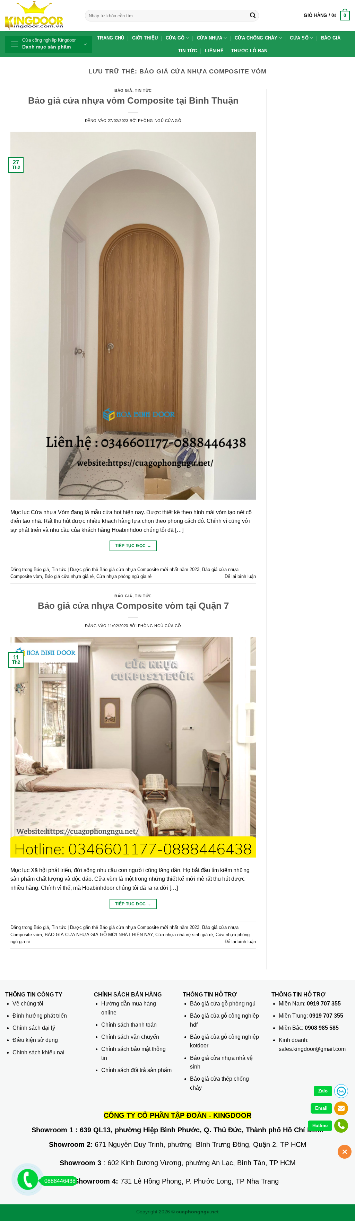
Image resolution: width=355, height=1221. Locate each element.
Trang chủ (110, 38)
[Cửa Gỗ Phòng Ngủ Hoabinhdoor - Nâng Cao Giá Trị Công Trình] (40, 15)
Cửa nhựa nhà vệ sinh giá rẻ (184, 934)
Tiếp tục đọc (133, 545)
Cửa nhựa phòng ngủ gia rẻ (123, 576)
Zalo (323, 1090)
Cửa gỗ (175, 38)
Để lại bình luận (240, 576)
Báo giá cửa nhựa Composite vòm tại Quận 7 (133, 605)
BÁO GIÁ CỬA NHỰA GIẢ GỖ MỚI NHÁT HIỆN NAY (99, 934)
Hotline (320, 1125)
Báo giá (331, 38)
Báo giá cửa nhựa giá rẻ (69, 576)
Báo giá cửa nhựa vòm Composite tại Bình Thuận (133, 100)
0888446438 (60, 1181)
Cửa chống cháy (256, 38)
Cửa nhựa (209, 38)
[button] (327, 15)
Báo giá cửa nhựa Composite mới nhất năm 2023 (149, 569)
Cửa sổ (299, 38)
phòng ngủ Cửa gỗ (159, 120)
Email (321, 1108)
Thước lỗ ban (249, 50)
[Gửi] (253, 15)
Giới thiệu (145, 38)
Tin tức (187, 50)
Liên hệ (214, 50)
